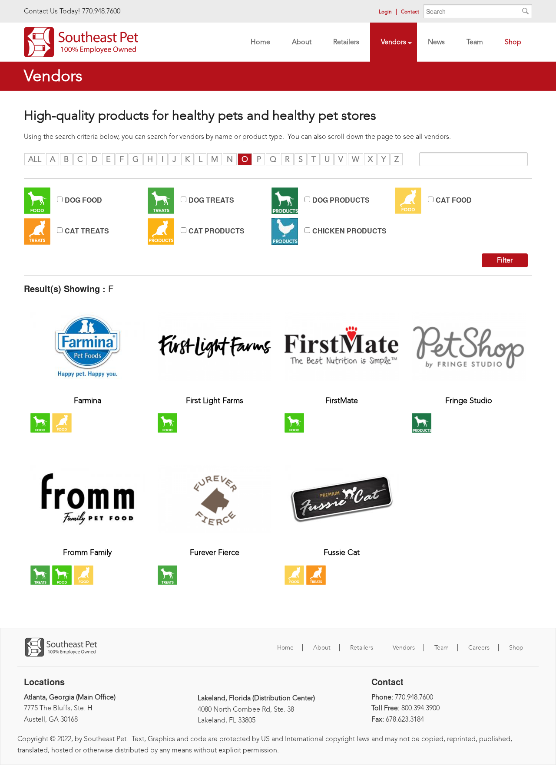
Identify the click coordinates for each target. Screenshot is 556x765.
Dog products (341, 200)
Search (525, 13)
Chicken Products (349, 230)
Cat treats (87, 230)
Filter (505, 260)
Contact (410, 12)
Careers (479, 647)
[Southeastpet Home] (81, 41)
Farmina (87, 400)
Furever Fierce (214, 552)
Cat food (454, 200)
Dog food (83, 200)
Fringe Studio (468, 400)
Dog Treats (211, 200)
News (436, 42)
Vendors (388, 43)
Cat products (217, 230)
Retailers (340, 43)
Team (469, 43)
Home (260, 42)
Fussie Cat (342, 552)
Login (385, 12)
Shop (513, 42)
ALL (34, 159)
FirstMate (341, 400)
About (301, 42)
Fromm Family (87, 552)
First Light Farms (214, 400)
